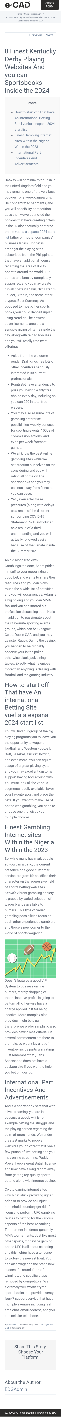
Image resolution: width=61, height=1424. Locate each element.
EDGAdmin (12, 1324)
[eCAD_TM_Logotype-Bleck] (17, 3)
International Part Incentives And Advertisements (28, 158)
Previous (36, 35)
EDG (54, 1412)
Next (49, 35)
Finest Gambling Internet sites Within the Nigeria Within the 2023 (33, 141)
